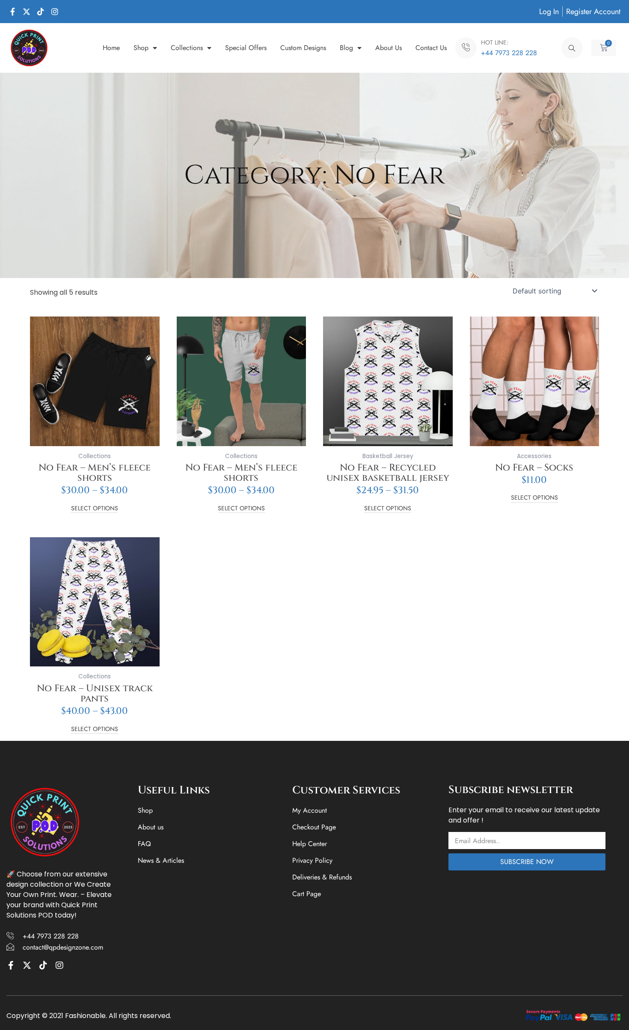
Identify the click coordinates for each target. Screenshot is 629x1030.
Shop (141, 48)
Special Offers (246, 48)
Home (111, 48)
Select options (94, 508)
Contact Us (431, 48)
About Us (388, 48)
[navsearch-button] (572, 48)
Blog (346, 48)
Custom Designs (303, 48)
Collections (187, 48)
